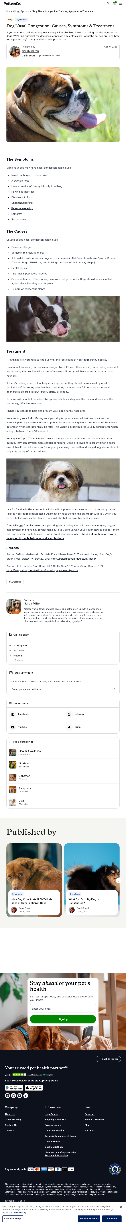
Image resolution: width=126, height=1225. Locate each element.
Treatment (17, 655)
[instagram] (13, 1095)
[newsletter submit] (113, 689)
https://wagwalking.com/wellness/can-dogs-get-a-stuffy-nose (42, 570)
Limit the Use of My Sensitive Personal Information (60, 1154)
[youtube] (19, 1095)
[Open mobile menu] (120, 4)
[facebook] (7, 1095)
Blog (87, 1125)
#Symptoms (15, 581)
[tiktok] (25, 1095)
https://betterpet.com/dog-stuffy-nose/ (73, 558)
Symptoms (26, 11)
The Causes (18, 650)
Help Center (51, 1114)
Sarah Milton (30, 51)
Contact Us (11, 1125)
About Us (10, 1114)
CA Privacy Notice (55, 1130)
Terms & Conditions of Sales (60, 1136)
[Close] (121, 1206)
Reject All (112, 1218)
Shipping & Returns (55, 1119)
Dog (16, 11)
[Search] (108, 4)
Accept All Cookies (89, 1218)
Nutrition (89, 1130)
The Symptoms (19, 645)
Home (9, 11)
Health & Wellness (94, 1119)
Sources (19, 660)
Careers (9, 1130)
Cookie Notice (52, 1141)
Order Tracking (13, 1119)
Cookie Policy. (20, 1212)
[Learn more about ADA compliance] (115, 1169)
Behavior (89, 1114)
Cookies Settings (54, 1147)
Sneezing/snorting (22, 202)
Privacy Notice (53, 1125)
